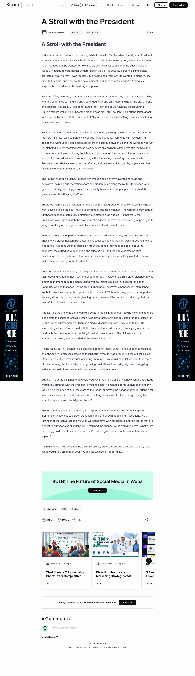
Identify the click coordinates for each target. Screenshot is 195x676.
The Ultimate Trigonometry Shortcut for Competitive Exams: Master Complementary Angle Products (65, 574)
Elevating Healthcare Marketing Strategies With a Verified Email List (114, 574)
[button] (110, 5)
